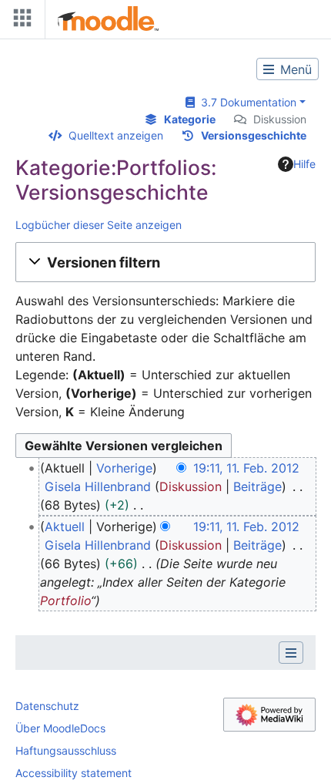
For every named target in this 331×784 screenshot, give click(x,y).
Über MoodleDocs (60, 728)
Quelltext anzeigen (116, 135)
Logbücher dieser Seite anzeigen (98, 224)
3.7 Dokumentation (245, 102)
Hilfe (304, 163)
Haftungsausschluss (65, 750)
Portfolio (65, 600)
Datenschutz (47, 705)
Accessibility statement (73, 772)
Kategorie (190, 119)
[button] (165, 262)
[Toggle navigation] (19, 21)
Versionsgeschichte (253, 135)
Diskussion (279, 119)
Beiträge (257, 486)
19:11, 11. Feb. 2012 (246, 468)
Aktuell (65, 526)
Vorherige (124, 468)
